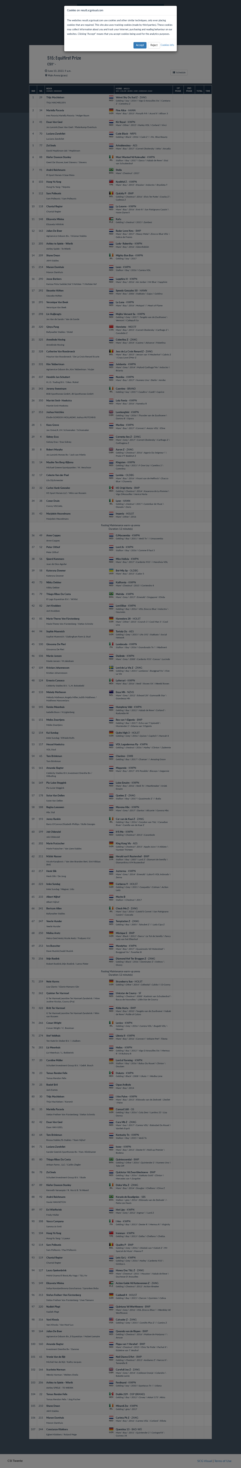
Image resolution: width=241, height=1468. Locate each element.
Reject (154, 45)
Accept (140, 45)
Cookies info (167, 45)
